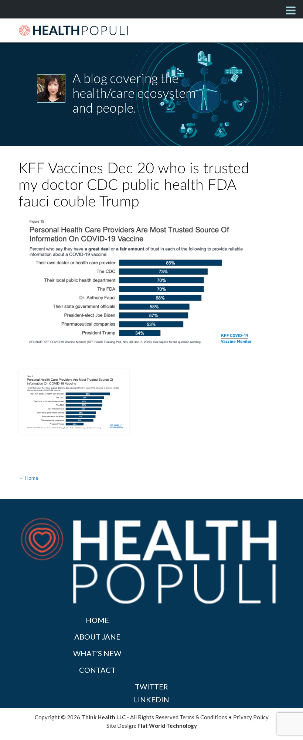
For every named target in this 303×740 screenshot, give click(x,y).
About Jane (97, 636)
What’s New (97, 653)
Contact (97, 669)
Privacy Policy (251, 717)
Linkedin (151, 699)
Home (97, 620)
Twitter (151, 686)
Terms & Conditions (203, 717)
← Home (28, 478)
